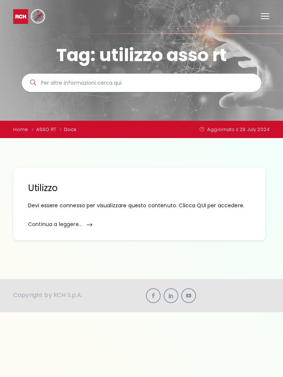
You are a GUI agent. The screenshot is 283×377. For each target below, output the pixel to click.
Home (20, 129)
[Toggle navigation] (265, 16)
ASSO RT (46, 129)
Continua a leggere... (56, 224)
